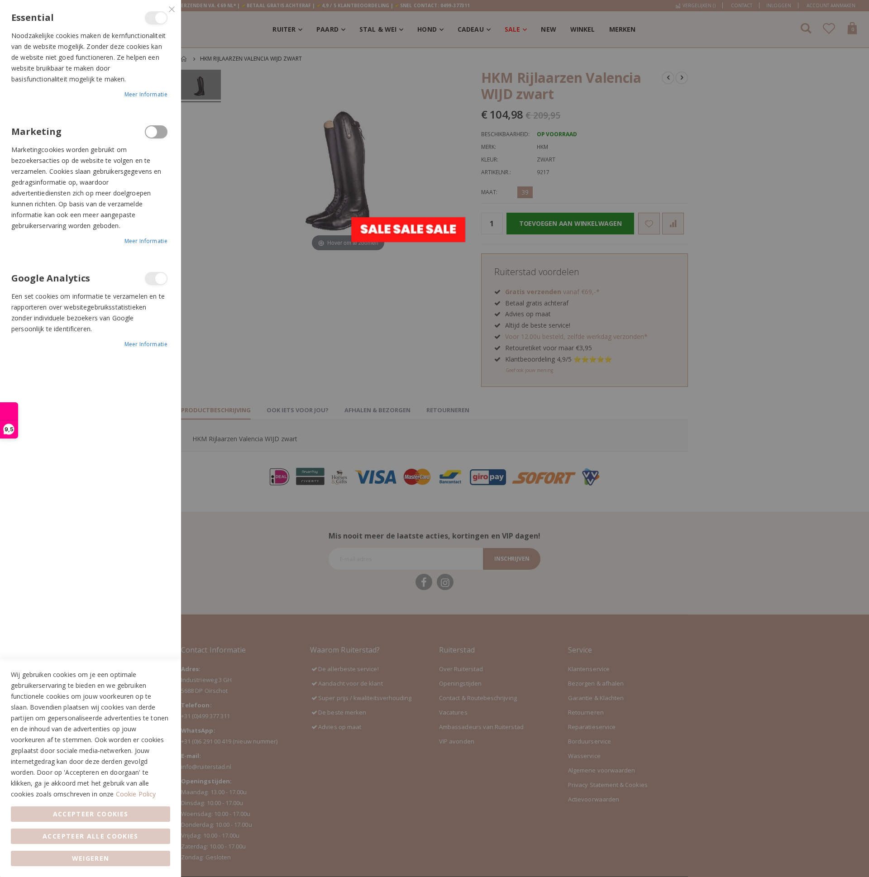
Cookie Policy (136, 794)
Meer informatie (146, 94)
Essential (156, 17)
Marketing (156, 131)
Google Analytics (156, 278)
